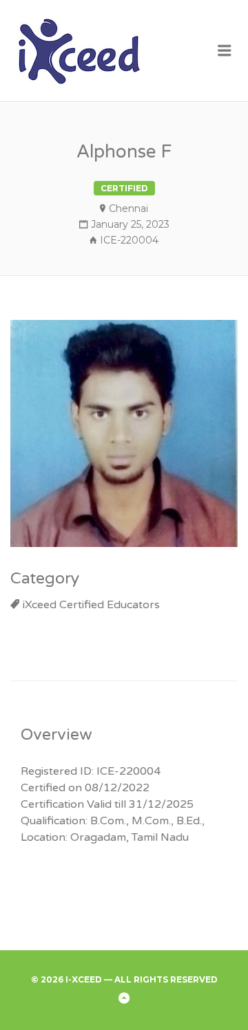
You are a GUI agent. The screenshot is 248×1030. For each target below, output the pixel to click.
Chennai (128, 208)
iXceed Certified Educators (91, 605)
